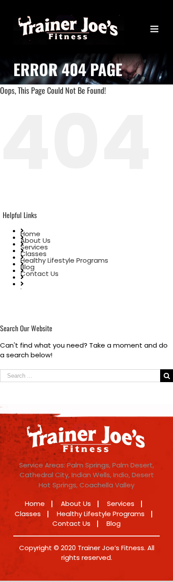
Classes (33, 253)
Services (34, 247)
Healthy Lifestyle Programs (64, 260)
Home (30, 233)
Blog (27, 267)
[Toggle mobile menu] (155, 29)
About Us (35, 240)
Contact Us (39, 273)
